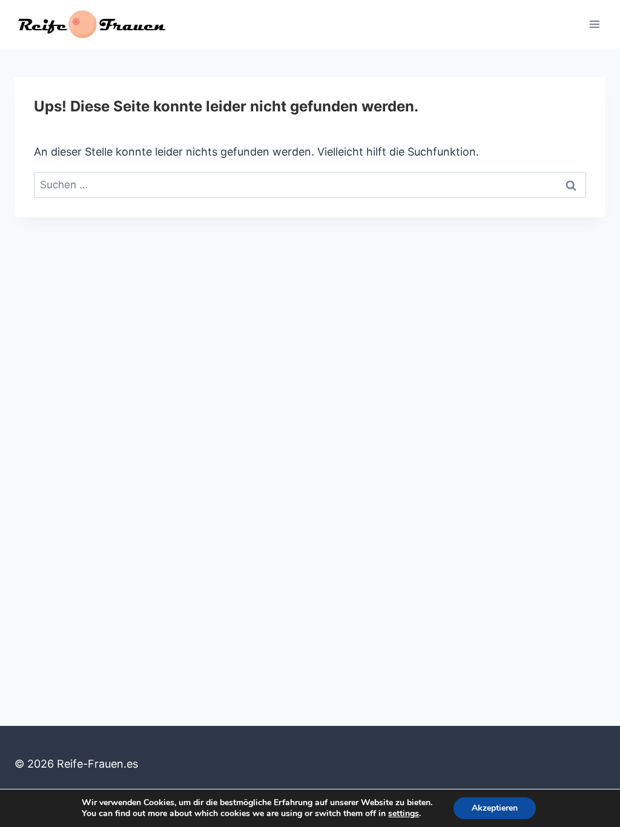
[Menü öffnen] (594, 24)
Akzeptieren (495, 808)
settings (403, 813)
